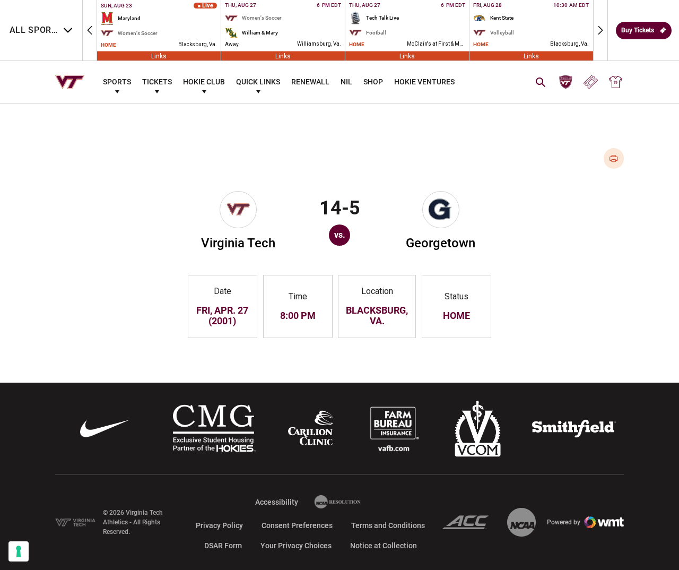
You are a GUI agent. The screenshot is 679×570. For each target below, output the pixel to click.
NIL (346, 81)
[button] (89, 30)
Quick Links (258, 81)
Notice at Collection (383, 545)
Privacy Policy (219, 525)
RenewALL (310, 81)
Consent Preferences (297, 525)
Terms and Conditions (388, 525)
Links (159, 55)
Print (614, 158)
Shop (373, 81)
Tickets (157, 81)
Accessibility (276, 501)
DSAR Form (223, 545)
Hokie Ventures (424, 81)
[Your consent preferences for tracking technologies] (18, 551)
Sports (117, 81)
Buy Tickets (637, 30)
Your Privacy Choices (296, 545)
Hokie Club (204, 81)
